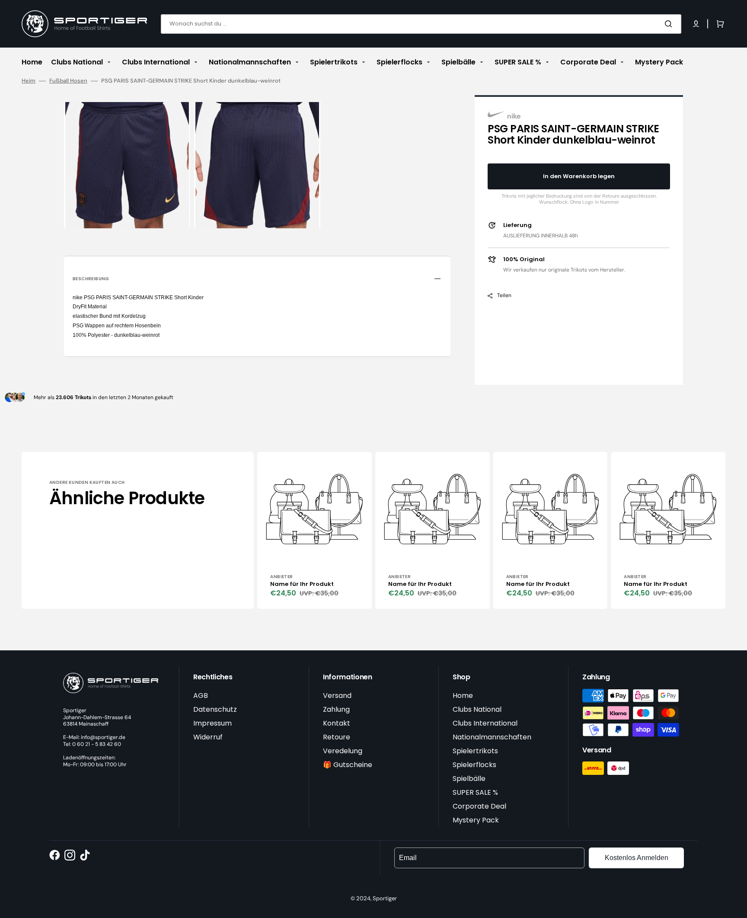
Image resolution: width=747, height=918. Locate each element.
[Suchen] (670, 23)
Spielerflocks (474, 765)
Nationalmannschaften (492, 737)
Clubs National (477, 709)
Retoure (336, 737)
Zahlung (336, 709)
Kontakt (336, 723)
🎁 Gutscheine (347, 765)
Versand (337, 695)
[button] (696, 23)
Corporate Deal (479, 806)
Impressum (212, 723)
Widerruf (208, 737)
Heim (28, 80)
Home (463, 695)
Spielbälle (469, 779)
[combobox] (421, 24)
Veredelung (342, 751)
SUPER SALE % (475, 792)
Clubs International (485, 723)
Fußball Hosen (68, 80)
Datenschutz (215, 709)
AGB (200, 695)
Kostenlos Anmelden (636, 857)
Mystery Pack (476, 820)
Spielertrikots (475, 751)
